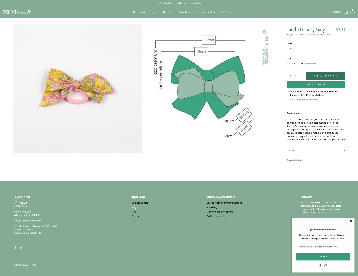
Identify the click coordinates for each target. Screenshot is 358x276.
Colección (139, 12)
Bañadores (227, 12)
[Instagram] (325, 265)
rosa (289, 48)
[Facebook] (320, 265)
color (290, 43)
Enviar (323, 256)
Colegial (168, 12)
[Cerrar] (351, 221)
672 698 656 (33, 215)
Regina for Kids (295, 34)
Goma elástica (295, 63)
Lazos (154, 12)
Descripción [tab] (293, 113)
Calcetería (184, 12)
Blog (133, 207)
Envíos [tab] (290, 150)
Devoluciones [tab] (294, 160)
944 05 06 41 (25, 211)
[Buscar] (346, 12)
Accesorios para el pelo (318, 34)
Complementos (206, 12)
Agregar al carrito (325, 76)
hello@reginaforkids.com (27, 220)
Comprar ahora (316, 84)
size (289, 58)
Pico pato (310, 63)
